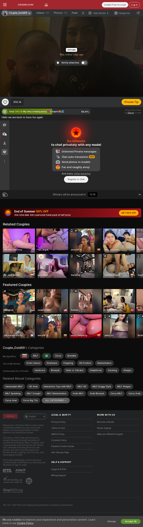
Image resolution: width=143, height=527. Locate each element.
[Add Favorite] (5, 102)
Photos (60, 12)
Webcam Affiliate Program (110, 434)
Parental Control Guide (62, 446)
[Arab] (46, 356)
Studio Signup (104, 428)
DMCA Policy (58, 434)
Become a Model (105, 422)
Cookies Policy (59, 440)
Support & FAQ (58, 469)
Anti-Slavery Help (60, 452)
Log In (134, 4)
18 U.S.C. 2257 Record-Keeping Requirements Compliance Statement (38, 505)
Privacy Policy (58, 422)
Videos (43, 12)
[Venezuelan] (24, 356)
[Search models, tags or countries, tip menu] (138, 13)
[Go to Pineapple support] (29, 481)
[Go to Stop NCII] (13, 491)
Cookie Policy (25, 523)
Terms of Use (58, 428)
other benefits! (82, 173)
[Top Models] (46, 4)
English (32, 416)
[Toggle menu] (5, 4)
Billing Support (58, 475)
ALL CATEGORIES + (55, 400)
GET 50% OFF (128, 213)
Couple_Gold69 (14, 348)
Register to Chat (76, 179)
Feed (74, 12)
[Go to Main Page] (26, 4)
